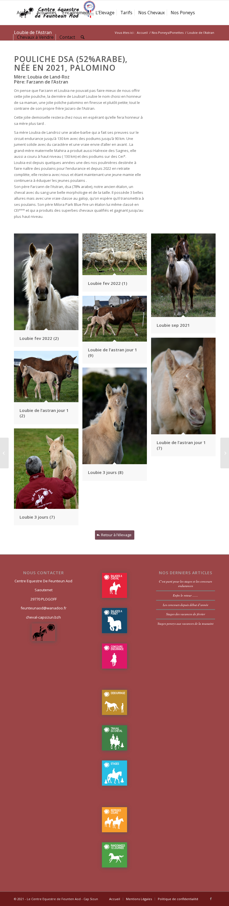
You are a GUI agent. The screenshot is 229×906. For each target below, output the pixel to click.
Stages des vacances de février (185, 614)
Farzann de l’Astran (46, 82)
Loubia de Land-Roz (48, 77)
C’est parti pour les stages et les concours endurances (185, 583)
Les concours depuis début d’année (185, 605)
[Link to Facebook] (211, 899)
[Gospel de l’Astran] (4, 453)
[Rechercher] (82, 37)
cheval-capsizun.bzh (43, 617)
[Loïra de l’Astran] (224, 453)
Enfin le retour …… (185, 595)
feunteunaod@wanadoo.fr (43, 608)
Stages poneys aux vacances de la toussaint (185, 623)
